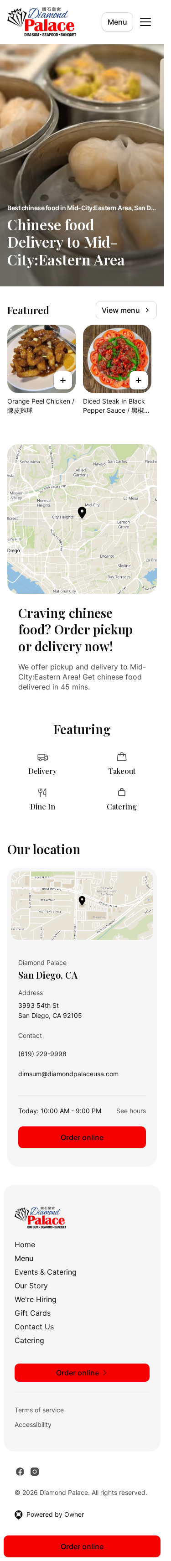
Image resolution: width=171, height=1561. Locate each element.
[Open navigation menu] (145, 22)
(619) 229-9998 (42, 1056)
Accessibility (33, 1424)
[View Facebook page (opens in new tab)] (20, 1471)
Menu (117, 21)
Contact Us (34, 1326)
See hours (131, 1111)
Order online (82, 1137)
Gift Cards (33, 1312)
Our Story (31, 1285)
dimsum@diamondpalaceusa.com (68, 1076)
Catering (29, 1340)
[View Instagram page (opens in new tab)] (34, 1471)
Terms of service (39, 1410)
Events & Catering (46, 1271)
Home (25, 1244)
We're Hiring (36, 1299)
